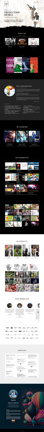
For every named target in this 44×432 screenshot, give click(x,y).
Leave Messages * (8, 415)
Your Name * (7, 409)
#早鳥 (11, 376)
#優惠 (12, 376)
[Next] (38, 312)
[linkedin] (15, 400)
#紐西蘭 (10, 376)
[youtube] (13, 400)
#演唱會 (8, 376)
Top (42, 430)
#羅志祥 (7, 376)
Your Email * (7, 412)
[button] (10, 65)
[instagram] (12, 400)
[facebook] (11, 400)
